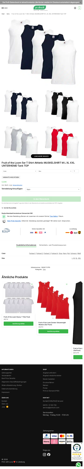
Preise (45, 388)
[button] (79, 8)
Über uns (5, 404)
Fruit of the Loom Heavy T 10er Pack (17, 317)
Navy (64, 253)
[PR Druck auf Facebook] (48, 454)
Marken (45, 385)
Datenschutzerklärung (9, 389)
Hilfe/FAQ (52, 401)
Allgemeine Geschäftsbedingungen (14, 382)
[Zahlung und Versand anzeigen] (62, 439)
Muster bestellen (49, 379)
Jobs (3, 407)
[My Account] (75, 8)
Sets (8, 14)
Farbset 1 (32, 253)
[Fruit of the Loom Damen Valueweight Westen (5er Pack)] (53, 300)
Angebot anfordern (49, 373)
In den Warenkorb (41, 199)
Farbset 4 (54, 253)
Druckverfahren (48, 382)
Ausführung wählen (18, 323)
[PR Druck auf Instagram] (44, 454)
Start (3, 14)
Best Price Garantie (8, 378)
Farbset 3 (47, 253)
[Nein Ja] (53, 189)
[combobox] (19, 171)
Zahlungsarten (7, 373)
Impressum (6, 392)
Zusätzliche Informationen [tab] (26, 245)
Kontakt (4, 401)
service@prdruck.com (51, 408)
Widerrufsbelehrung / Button (12, 385)
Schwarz (73, 253)
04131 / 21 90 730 (49, 405)
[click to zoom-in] (41, 51)
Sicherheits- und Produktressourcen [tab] (52, 245)
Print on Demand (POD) (51, 391)
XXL (79, 258)
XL (76, 258)
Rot (68, 253)
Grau (60, 253)
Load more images (41, 156)
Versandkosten (17, 185)
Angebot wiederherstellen (52, 375)
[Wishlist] (31, 284)
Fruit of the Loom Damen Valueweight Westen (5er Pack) (52, 324)
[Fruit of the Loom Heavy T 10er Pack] (18, 297)
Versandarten (6, 375)
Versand (60, 401)
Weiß (79, 253)
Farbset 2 (39, 253)
